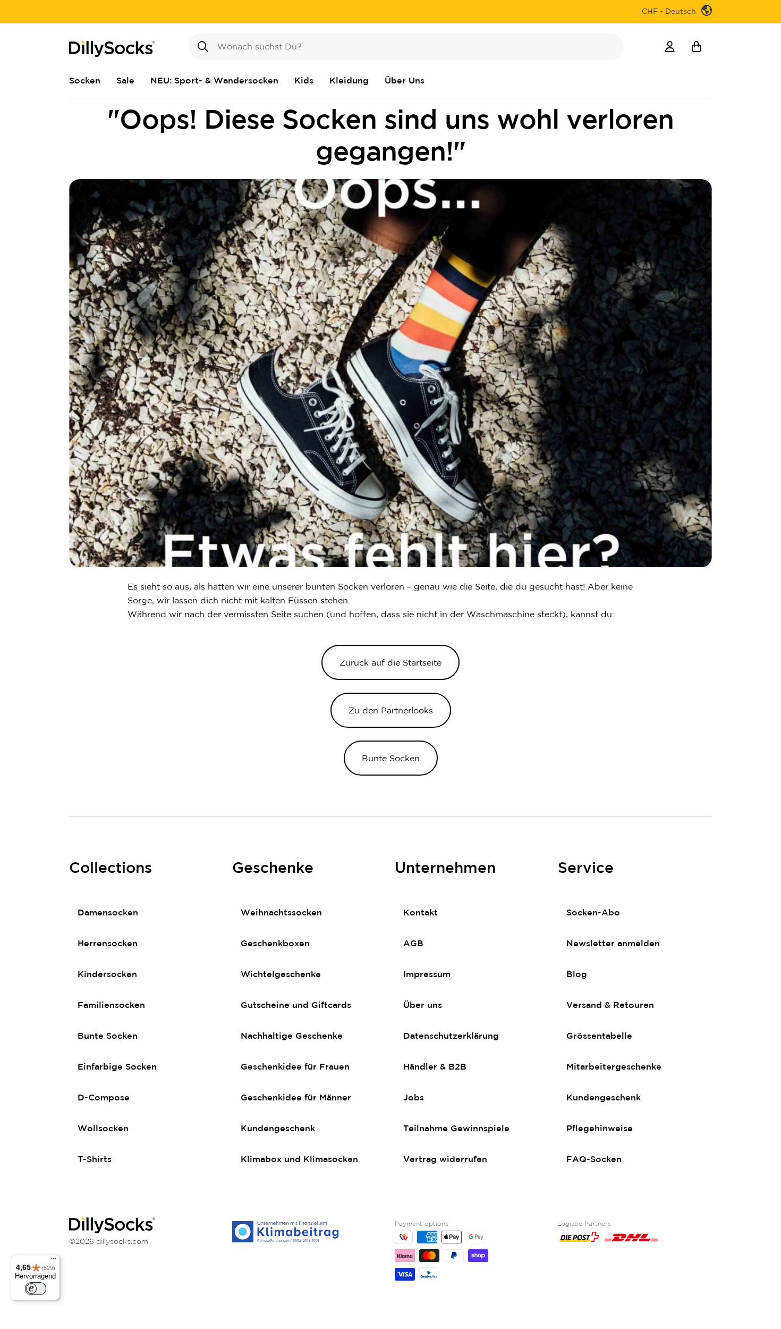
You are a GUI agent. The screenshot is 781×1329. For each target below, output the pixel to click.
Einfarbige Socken (117, 1067)
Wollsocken (103, 1128)
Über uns (422, 1005)
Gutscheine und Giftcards (296, 1005)
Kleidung (349, 81)
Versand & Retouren (610, 1005)
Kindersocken (107, 974)
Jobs (413, 1098)
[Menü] (53, 1261)
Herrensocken (108, 943)
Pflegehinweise (599, 1128)
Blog (576, 974)
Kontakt (420, 913)
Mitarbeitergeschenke (613, 1067)
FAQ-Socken (594, 1159)
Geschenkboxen (275, 943)
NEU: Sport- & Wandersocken (214, 81)
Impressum (427, 974)
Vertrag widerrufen (445, 1159)
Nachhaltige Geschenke (292, 1036)
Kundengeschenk (278, 1128)
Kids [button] (303, 81)
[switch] (35, 1288)
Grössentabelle (599, 1036)
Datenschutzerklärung (451, 1036)
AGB (413, 943)
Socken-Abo (593, 913)
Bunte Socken (108, 1036)
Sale (125, 81)
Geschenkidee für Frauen (295, 1067)
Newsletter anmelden (613, 943)
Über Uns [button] (405, 81)
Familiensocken (111, 1005)
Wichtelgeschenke (281, 974)
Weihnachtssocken (281, 913)
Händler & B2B (434, 1067)
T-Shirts (95, 1159)
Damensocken (108, 913)
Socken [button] (84, 81)
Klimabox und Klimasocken (299, 1159)
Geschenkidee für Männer (296, 1098)
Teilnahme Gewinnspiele (456, 1128)
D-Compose (104, 1098)
